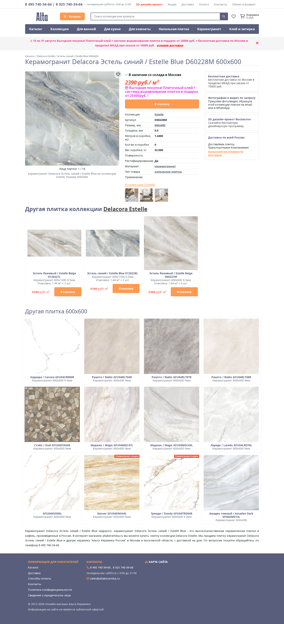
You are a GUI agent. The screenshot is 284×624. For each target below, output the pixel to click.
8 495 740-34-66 (38, 4)
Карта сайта (158, 562)
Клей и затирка (242, 29)
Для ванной (86, 29)
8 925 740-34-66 (69, 4)
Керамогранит (209, 29)
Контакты (220, 4)
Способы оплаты (39, 578)
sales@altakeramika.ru (105, 578)
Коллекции (59, 29)
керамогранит (165, 166)
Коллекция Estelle (140, 185)
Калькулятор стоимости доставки (225, 153)
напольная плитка (168, 172)
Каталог (74, 16)
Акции (172, 4)
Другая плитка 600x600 (56, 311)
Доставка (187, 4)
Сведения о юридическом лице (49, 595)
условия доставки (170, 45)
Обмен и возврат (244, 4)
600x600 (160, 125)
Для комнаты (140, 29)
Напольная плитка (174, 29)
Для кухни (112, 29)
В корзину (162, 104)
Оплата (204, 4)
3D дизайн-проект (149, 4)
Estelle (159, 114)
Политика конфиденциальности (50, 590)
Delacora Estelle (125, 209)
